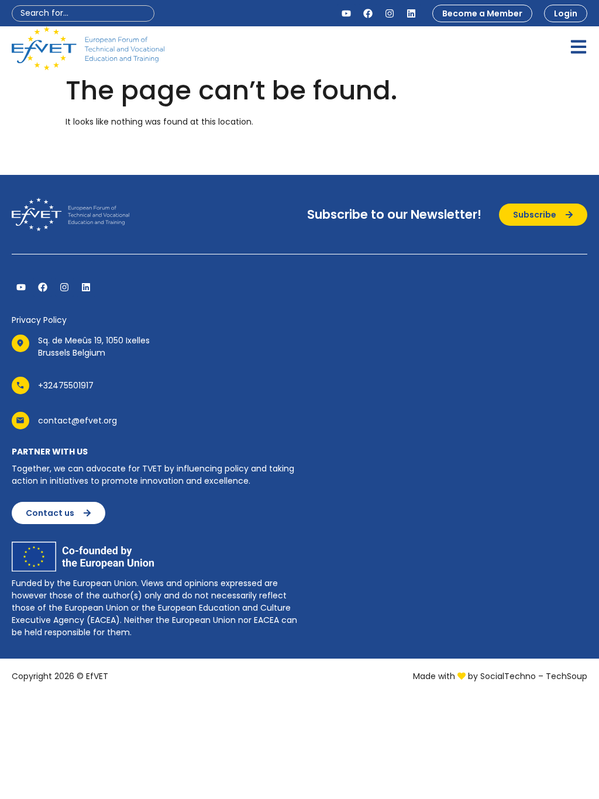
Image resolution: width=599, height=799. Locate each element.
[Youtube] (346, 13)
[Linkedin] (411, 13)
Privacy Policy (39, 320)
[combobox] (83, 13)
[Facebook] (368, 13)
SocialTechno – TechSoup (533, 676)
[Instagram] (389, 13)
